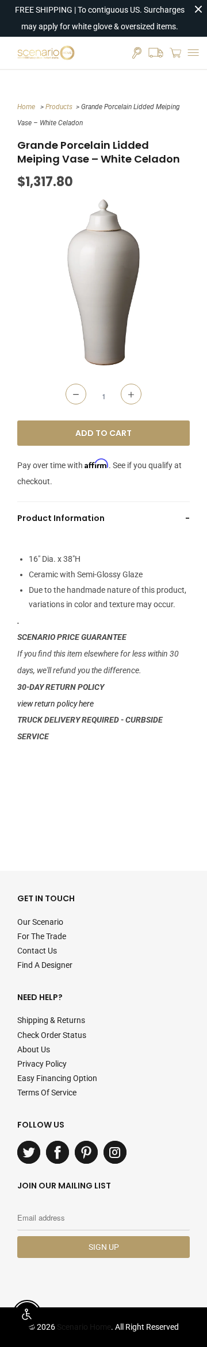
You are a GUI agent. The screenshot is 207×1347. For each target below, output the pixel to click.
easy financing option (57, 1078)
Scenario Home (84, 1326)
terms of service (46, 1092)
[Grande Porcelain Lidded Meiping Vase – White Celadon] (103, 282)
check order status (51, 1035)
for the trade (41, 936)
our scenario (40, 922)
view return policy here (55, 703)
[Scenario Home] (46, 52)
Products (58, 107)
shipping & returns (51, 1020)
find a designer (44, 965)
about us (33, 1049)
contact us (37, 950)
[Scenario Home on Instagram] (114, 1152)
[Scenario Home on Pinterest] (86, 1152)
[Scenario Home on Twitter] (28, 1152)
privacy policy (42, 1063)
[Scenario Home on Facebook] (57, 1152)
